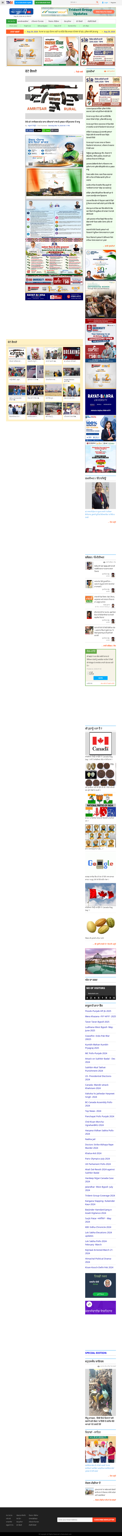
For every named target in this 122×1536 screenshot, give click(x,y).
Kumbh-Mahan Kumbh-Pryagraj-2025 (97, 1046)
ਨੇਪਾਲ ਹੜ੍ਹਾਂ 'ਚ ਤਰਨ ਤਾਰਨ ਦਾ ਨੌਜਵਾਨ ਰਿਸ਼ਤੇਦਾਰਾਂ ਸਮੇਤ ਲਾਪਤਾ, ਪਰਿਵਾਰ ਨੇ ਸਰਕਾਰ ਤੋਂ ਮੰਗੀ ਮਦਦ (100, 145)
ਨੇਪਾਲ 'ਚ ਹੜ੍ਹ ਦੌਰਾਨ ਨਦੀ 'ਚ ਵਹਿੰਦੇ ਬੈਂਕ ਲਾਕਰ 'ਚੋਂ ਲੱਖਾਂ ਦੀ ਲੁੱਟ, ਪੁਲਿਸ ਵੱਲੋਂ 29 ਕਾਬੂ (99, 117)
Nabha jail (90, 1139)
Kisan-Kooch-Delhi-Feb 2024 (99, 1267)
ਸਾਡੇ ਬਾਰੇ (8, 1518)
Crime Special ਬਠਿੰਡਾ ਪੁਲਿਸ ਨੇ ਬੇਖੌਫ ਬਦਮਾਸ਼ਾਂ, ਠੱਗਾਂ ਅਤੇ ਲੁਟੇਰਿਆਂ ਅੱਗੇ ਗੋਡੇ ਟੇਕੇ (99, 110)
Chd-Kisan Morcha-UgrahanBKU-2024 (94, 1123)
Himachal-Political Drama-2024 (98, 1260)
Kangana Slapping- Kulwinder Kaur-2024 (100, 1202)
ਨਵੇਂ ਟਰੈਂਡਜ (86, 26)
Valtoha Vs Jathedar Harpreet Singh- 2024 (99, 1095)
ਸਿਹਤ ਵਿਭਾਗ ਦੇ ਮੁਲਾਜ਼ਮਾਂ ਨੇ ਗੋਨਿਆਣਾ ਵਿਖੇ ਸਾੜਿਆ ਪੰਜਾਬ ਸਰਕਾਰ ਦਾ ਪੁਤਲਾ (99, 238)
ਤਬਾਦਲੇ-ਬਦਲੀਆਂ (23, 21)
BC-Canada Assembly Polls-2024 (99, 1104)
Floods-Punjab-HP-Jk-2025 (98, 1011)
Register (113, 2)
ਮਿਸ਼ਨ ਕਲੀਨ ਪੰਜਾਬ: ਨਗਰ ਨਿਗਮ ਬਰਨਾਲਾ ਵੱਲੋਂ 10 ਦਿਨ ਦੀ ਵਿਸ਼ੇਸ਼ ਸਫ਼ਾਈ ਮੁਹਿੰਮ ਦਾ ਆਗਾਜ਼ (99, 177)
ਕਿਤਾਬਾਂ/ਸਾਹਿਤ (72, 26)
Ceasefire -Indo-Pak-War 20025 (97, 1037)
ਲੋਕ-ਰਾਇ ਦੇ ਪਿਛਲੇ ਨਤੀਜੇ (107, 683)
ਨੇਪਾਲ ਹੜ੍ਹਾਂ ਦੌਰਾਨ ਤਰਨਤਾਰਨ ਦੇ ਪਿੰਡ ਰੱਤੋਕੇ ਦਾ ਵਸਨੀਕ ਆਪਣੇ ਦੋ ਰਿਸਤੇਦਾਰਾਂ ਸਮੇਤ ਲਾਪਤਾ (100, 125)
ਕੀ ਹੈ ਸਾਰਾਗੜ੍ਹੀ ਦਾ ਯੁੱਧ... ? (94, 849)
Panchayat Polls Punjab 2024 (99, 1116)
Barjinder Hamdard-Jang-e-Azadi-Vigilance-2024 (98, 1211)
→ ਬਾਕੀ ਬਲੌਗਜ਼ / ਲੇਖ (108, 645)
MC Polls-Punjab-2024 (96, 1053)
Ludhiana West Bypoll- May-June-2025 (99, 1029)
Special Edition (96, 1353)
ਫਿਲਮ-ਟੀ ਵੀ (57, 26)
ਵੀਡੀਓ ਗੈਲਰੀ (92, 21)
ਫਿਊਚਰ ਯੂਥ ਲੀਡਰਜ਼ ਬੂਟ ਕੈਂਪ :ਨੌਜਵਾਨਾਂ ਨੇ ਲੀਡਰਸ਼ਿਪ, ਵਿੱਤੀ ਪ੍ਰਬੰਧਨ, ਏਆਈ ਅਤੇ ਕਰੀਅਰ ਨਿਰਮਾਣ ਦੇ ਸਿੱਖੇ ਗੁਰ (99, 156)
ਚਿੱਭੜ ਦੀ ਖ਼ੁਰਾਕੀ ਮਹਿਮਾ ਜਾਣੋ (94, 938)
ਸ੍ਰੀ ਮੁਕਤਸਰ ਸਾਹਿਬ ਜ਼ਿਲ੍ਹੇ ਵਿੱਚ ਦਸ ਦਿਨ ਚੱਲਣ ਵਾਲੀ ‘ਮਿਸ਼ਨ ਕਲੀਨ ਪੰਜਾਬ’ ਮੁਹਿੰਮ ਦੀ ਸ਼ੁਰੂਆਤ (99, 222)
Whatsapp (46, 130)
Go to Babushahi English (23, 2)
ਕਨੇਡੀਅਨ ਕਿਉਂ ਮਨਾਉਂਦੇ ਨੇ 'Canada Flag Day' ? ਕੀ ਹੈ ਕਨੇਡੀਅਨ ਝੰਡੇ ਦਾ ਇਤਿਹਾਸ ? (99, 758)
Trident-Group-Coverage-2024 (100, 1195)
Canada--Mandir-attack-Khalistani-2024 (97, 1086)
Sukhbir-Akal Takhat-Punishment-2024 (95, 1069)
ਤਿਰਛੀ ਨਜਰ (27, 26)
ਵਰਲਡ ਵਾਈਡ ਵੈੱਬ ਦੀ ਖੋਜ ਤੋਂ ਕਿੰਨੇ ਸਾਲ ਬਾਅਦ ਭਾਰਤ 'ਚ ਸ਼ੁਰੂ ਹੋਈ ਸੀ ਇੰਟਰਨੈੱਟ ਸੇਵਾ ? (99, 878)
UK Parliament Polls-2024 (98, 1164)
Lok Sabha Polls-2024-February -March (96, 1243)
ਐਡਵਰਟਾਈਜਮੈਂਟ (21, 1515)
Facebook (29, 130)
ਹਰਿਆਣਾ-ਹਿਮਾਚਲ (37, 21)
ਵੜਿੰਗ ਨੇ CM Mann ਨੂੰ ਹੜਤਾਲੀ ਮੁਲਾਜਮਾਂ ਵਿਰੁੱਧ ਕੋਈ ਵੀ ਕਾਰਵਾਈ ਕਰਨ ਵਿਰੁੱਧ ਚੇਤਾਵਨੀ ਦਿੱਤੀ (99, 135)
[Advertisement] (54, 319)
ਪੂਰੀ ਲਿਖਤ (100, 1294)
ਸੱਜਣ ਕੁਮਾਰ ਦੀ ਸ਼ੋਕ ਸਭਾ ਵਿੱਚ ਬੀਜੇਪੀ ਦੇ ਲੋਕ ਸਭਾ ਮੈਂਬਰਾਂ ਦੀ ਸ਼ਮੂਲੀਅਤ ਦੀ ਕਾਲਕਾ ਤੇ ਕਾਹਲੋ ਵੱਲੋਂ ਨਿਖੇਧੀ (100, 211)
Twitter (38, 130)
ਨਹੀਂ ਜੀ (91, 674)
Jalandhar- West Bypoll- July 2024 (99, 1188)
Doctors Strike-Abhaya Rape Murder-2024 (99, 1146)
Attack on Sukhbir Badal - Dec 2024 (100, 1060)
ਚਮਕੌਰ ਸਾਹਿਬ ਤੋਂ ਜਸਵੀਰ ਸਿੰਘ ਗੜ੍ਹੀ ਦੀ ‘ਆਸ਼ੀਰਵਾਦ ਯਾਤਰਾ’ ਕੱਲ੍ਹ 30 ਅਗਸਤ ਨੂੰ (98, 186)
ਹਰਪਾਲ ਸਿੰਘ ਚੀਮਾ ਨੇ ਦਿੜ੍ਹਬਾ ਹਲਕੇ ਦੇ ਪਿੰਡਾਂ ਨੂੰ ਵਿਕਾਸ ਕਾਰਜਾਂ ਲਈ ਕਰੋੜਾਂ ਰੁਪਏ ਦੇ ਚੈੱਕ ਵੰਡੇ (100, 202)
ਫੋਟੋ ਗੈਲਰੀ (79, 21)
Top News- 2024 (93, 1111)
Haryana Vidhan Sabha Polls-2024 (99, 1132)
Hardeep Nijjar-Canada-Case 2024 (99, 1180)
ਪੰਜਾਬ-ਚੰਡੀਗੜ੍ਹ (33, 1518)
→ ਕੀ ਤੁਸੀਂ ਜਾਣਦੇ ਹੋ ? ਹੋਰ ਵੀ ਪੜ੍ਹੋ (104, 944)
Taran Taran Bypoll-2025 (97, 1021)
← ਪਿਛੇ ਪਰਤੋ (78, 71)
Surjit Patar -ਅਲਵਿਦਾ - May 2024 (98, 1220)
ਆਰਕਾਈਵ (9, 1522)
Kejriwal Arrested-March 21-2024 (99, 1251)
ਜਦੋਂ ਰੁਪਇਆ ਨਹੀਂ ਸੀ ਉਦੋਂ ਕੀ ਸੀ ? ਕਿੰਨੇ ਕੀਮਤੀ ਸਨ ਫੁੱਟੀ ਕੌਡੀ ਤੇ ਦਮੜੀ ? (99, 788)
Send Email (55, 130)
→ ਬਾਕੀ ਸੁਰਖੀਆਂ (109, 246)
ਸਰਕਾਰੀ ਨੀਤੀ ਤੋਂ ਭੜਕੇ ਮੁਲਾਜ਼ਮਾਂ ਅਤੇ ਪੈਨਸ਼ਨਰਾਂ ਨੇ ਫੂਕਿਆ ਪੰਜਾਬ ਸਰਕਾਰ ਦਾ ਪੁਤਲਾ (100, 231)
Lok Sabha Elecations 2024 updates (98, 1234)
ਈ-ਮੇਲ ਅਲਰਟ (13, 26)
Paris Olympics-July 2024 (97, 1158)
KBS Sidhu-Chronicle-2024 (98, 1227)
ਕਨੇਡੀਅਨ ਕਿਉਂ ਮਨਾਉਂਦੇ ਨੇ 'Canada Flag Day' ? (99, 908)
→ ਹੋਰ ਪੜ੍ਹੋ (112, 522)
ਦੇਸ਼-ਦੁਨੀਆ (67, 21)
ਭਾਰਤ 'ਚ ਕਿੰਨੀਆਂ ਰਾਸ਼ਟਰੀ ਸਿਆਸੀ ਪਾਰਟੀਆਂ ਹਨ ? (99, 819)
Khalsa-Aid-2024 (93, 1153)
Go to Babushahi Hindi (43, 2)
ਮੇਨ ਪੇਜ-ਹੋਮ (11, 21)
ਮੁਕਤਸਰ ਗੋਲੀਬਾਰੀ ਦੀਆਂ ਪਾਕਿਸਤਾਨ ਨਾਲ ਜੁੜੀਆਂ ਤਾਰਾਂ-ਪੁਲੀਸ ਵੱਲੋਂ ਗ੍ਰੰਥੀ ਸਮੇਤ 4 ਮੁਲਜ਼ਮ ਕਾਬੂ (100, 167)
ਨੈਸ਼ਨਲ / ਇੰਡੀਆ (53, 21)
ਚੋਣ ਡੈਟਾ (18, 1518)
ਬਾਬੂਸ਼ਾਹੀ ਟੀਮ (9, 1525)
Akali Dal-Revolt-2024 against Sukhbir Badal (100, 1171)
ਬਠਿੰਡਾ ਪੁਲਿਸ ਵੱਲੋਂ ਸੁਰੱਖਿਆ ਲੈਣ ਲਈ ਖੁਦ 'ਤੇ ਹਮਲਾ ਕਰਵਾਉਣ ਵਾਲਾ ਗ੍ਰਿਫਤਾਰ (99, 194)
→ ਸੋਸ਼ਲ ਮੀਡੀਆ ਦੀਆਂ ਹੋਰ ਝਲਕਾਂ (104, 1500)
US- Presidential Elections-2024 (98, 1078)
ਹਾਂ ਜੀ (91, 672)
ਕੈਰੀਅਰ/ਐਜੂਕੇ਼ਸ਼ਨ (43, 26)
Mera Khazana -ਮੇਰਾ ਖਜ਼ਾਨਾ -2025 (100, 1016)
